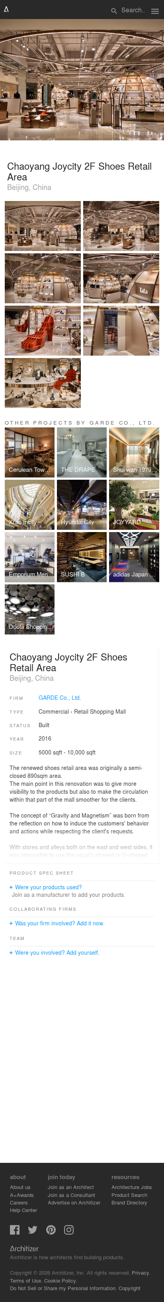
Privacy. (141, 1272)
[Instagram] (69, 1232)
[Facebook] (15, 1232)
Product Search (129, 1195)
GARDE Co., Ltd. (60, 697)
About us (20, 1187)
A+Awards (22, 1195)
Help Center (23, 1210)
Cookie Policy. (60, 1280)
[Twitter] (32, 1232)
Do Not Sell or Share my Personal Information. (63, 1288)
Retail (81, 711)
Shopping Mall (108, 711)
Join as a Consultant (71, 1195)
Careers (19, 1202)
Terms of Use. (26, 1280)
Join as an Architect (71, 1187)
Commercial (54, 711)
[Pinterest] (51, 1232)
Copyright (130, 1288)
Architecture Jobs (131, 1187)
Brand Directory (129, 1202)
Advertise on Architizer (74, 1202)
